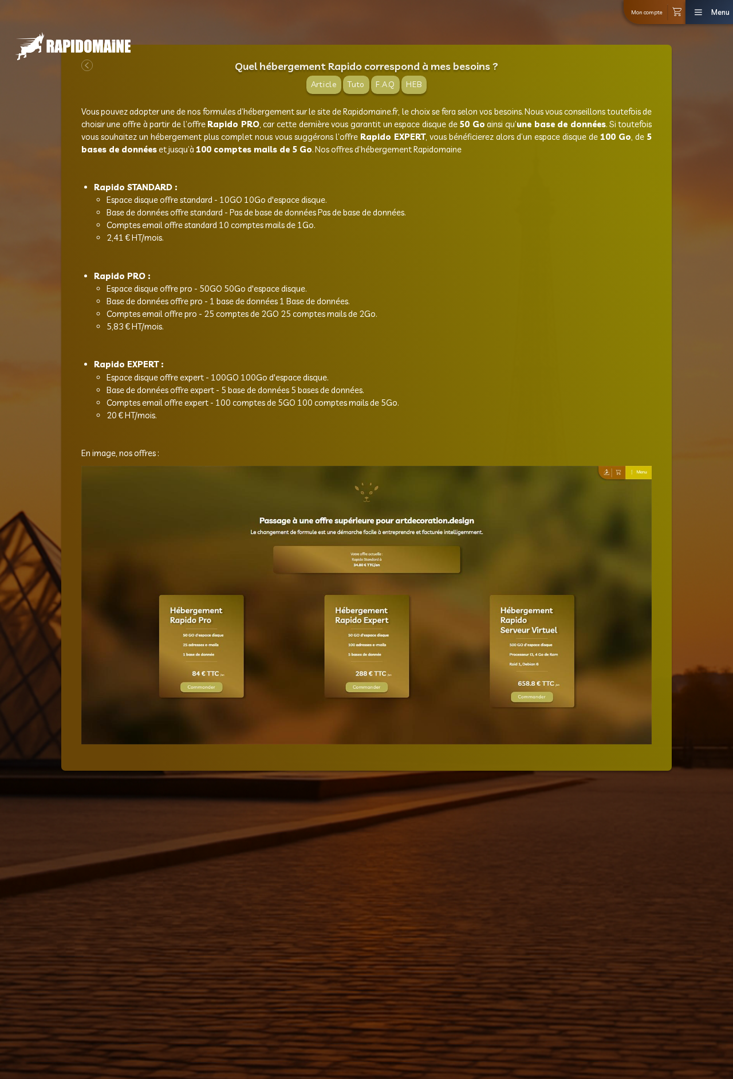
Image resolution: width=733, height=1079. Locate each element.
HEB (414, 84)
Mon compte (647, 12)
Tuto (356, 84)
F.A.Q (385, 84)
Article (324, 84)
